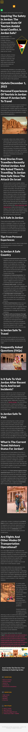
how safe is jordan (10, 635)
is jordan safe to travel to (20, 642)
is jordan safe (19, 640)
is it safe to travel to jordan (12, 638)
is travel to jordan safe (7, 644)
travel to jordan (16, 646)
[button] (14, 6)
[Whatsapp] (2, 10)
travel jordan (8, 646)
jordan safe (17, 644)
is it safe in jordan (21, 635)
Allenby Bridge (13, 402)
